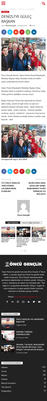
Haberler (12, 9)
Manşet (4, 375)
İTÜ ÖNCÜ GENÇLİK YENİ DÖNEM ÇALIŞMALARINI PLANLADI (10, 187)
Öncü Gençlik (11, 26)
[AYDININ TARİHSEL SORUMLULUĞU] (7, 335)
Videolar (4, 379)
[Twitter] (34, 302)
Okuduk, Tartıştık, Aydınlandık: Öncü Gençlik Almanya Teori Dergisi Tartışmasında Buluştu (23, 242)
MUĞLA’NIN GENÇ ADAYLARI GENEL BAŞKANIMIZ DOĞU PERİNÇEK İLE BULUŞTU (36, 188)
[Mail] (24, 302)
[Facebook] (7, 302)
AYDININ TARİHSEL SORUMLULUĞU (24, 333)
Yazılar (4, 371)
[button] (43, 3)
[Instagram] (18, 302)
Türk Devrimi (6, 387)
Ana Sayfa (4, 9)
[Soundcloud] (29, 302)
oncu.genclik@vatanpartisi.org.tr (27, 297)
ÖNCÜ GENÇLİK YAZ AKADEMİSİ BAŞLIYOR (8, 239)
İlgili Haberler (12, 223)
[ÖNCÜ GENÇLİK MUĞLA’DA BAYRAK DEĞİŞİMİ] (39, 232)
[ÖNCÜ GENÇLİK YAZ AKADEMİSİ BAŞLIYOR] (8, 232)
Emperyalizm (6, 391)
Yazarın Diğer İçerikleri (31, 223)
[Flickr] (13, 302)
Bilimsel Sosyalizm (8, 383)
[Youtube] (39, 302)
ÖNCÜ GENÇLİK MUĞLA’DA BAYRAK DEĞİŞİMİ (38, 239)
